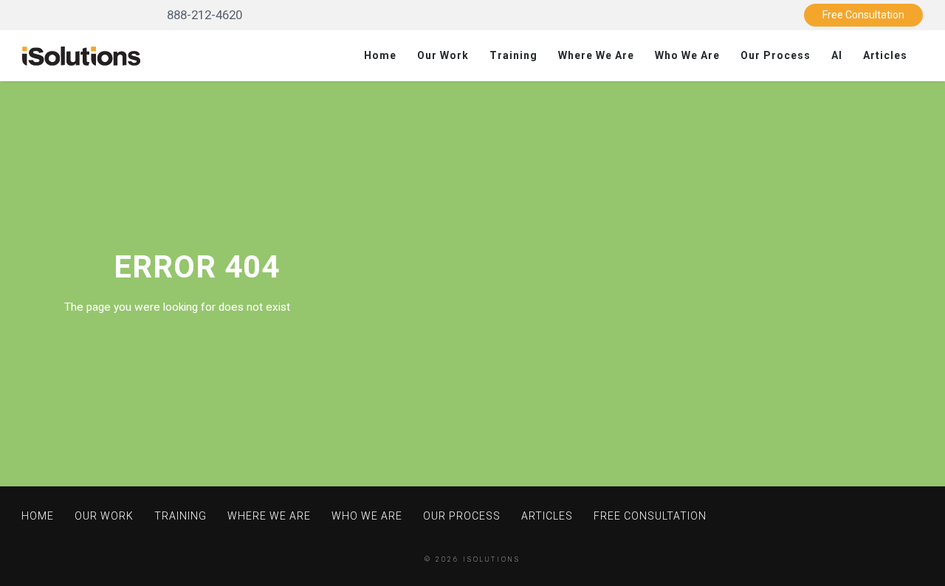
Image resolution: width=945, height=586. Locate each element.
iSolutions (491, 559)
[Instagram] (110, 14)
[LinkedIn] (43, 14)
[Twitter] (65, 14)
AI (836, 55)
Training (513, 55)
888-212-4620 (203, 14)
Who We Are (687, 55)
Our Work (443, 55)
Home (380, 55)
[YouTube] (87, 14)
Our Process (775, 55)
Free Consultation (863, 15)
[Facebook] (132, 14)
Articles (885, 55)
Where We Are (596, 55)
